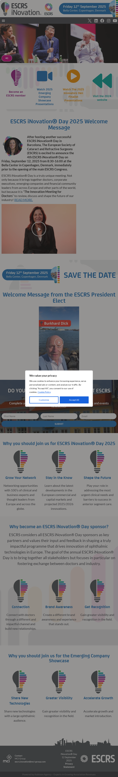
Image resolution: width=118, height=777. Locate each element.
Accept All (74, 400)
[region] (59, 388)
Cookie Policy (44, 392)
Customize (44, 400)
